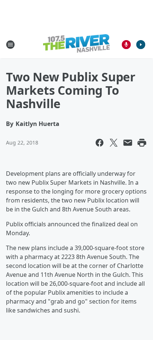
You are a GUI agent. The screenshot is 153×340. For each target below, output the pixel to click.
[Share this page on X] (113, 142)
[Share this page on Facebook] (99, 142)
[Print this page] (142, 142)
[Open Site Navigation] (10, 44)
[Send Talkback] (126, 44)
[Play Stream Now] (140, 44)
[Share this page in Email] (128, 142)
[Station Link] (76, 44)
